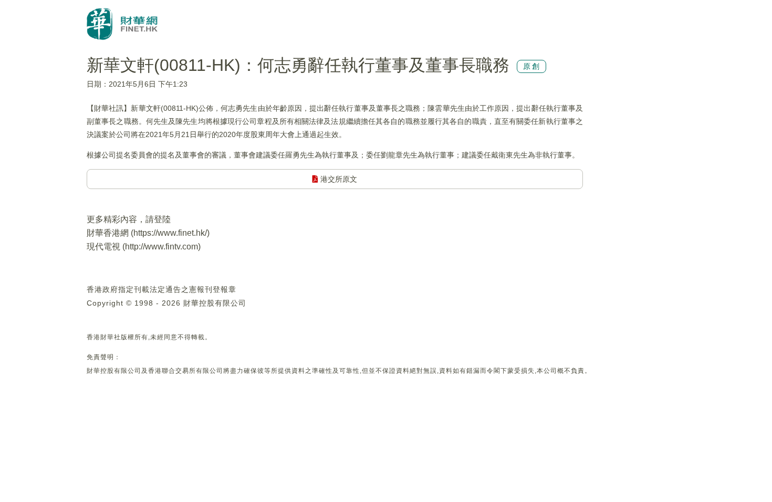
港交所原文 (337, 179)
